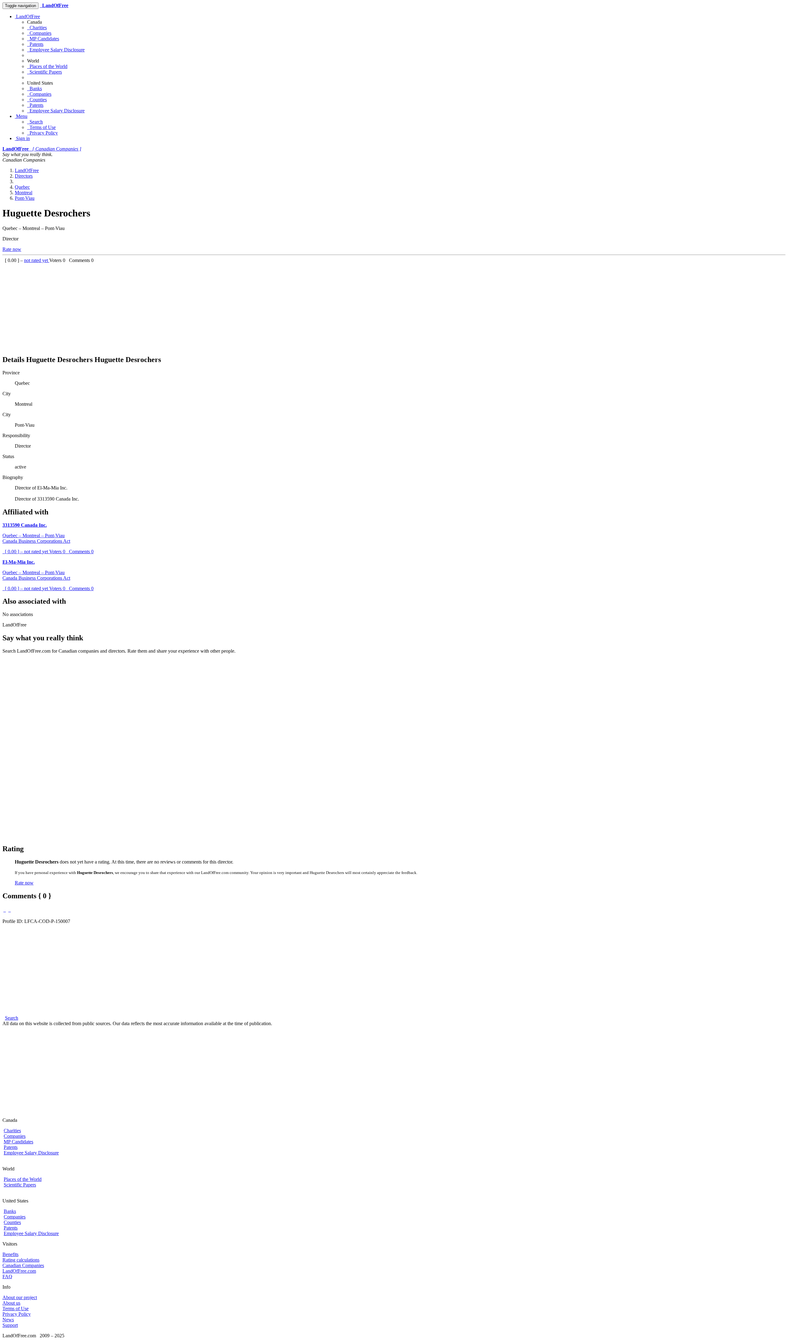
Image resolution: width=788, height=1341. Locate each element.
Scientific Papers (44, 71)
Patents (35, 44)
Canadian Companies (23, 1265)
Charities (37, 27)
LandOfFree (27, 16)
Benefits (10, 1254)
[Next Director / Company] (9, 909)
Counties (37, 99)
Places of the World (47, 66)
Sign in (22, 138)
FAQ (7, 1276)
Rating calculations (20, 1259)
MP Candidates (43, 38)
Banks (34, 88)
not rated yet (36, 260)
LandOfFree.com (19, 1271)
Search (35, 121)
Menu (21, 116)
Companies (39, 33)
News (8, 1319)
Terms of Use (41, 127)
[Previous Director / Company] (4, 909)
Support (10, 1325)
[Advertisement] (187, 306)
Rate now (11, 249)
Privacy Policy (42, 132)
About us (11, 1303)
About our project (19, 1297)
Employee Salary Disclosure (56, 49)
